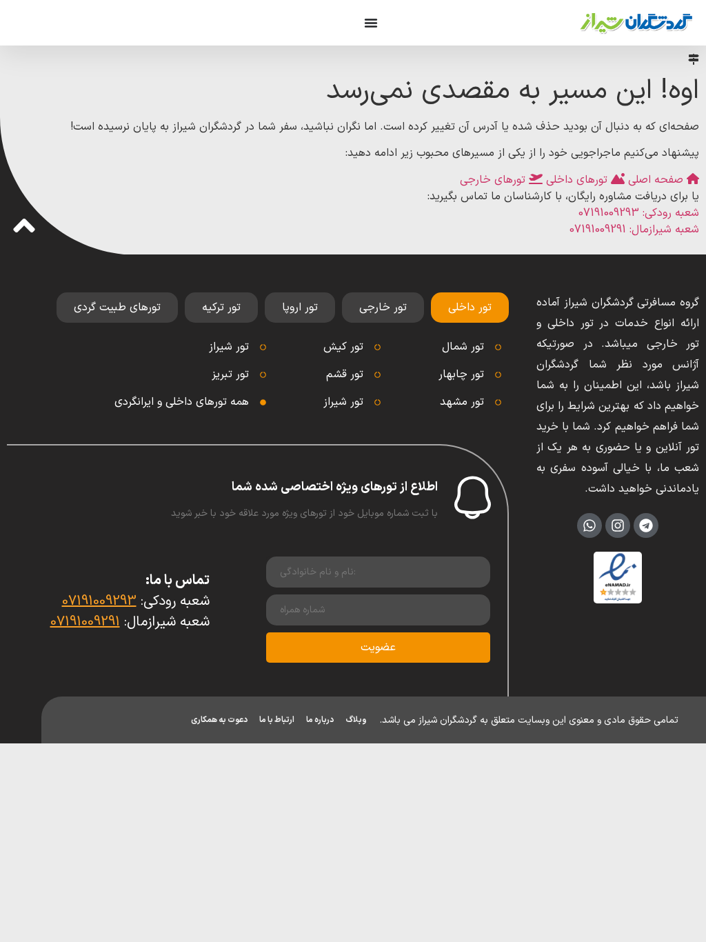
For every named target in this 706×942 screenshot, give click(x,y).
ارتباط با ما (276, 720)
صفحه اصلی (656, 180)
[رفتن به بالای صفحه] (24, 225)
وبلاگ (356, 720)
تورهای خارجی (494, 180)
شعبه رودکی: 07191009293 (638, 213)
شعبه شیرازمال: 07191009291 (634, 229)
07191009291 (85, 622)
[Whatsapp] (589, 525)
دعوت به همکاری (219, 720)
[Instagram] (617, 525)
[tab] (470, 307)
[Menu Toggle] (371, 23)
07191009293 (99, 601)
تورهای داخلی (577, 180)
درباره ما (320, 720)
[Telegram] (646, 525)
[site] (635, 22)
